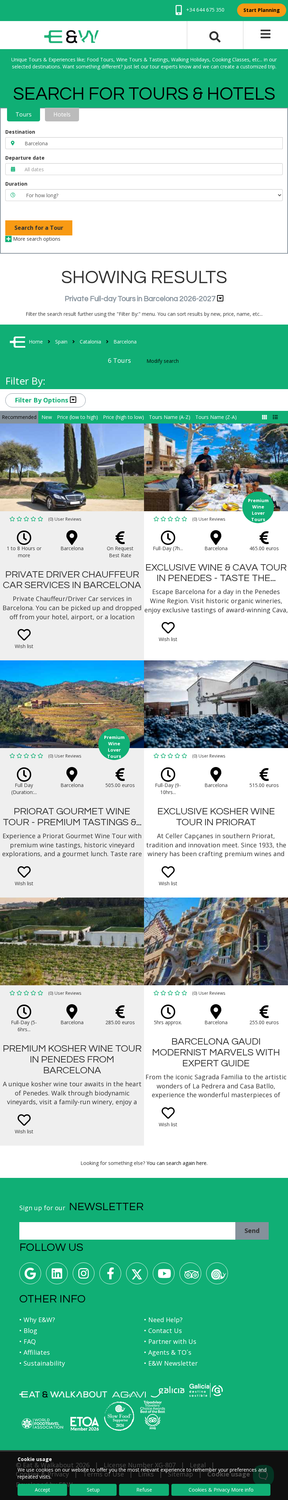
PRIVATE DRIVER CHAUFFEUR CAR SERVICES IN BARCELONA (72, 580)
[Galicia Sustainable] (206, 1390)
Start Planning (261, 10)
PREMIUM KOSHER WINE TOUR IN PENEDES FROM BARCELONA (72, 1059)
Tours (23, 114)
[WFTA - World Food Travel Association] (42, 1423)
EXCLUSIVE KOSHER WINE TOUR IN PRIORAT (216, 816)
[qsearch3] (215, 36)
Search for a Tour (38, 228)
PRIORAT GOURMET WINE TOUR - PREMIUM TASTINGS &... (72, 816)
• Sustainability (42, 1363)
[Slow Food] (217, 1276)
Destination (20, 131)
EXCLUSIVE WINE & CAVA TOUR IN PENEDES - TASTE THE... (216, 573)
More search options (36, 238)
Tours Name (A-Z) (169, 417)
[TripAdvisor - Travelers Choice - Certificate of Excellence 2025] (152, 1415)
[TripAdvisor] (190, 1276)
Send (252, 1230)
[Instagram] (83, 1276)
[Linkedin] (57, 1276)
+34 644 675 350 (204, 9)
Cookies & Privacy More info (221, 1489)
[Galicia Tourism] (167, 1392)
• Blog (28, 1330)
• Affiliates (34, 1352)
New (46, 417)
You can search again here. (177, 1163)
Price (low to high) (77, 417)
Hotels (62, 114)
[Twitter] (137, 1276)
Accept (42, 1489)
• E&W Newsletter (171, 1363)
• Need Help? (163, 1319)
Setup (93, 1489)
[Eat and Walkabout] (63, 1394)
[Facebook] (110, 1276)
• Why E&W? (37, 1319)
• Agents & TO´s (167, 1352)
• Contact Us (163, 1330)
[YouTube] (164, 1276)
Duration (16, 183)
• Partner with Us (170, 1341)
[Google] (30, 1276)
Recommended (19, 417)
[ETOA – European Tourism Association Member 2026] (84, 1423)
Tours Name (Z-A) (216, 417)
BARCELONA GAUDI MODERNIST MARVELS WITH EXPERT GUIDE (216, 1052)
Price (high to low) (123, 417)
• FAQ (27, 1341)
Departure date (25, 157)
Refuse (144, 1489)
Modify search (162, 361)
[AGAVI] (129, 1395)
